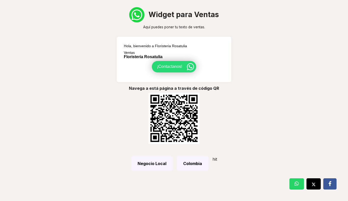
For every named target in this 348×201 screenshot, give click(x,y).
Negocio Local (152, 163)
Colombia (192, 163)
